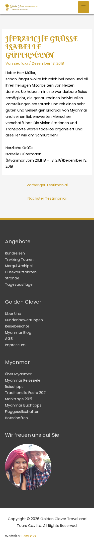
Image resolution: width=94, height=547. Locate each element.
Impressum (15, 344)
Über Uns (13, 313)
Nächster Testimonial (47, 198)
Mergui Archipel (19, 265)
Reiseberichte (17, 326)
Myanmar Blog (18, 332)
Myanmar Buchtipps (23, 405)
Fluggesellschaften (22, 411)
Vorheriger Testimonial (47, 185)
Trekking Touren (19, 259)
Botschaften (16, 417)
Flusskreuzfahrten (21, 272)
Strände (12, 278)
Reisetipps (14, 386)
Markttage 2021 (18, 399)
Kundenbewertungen (24, 319)
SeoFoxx (29, 535)
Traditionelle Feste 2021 (25, 392)
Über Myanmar (18, 374)
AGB (9, 338)
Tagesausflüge (19, 284)
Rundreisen (15, 253)
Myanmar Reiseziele (22, 380)
